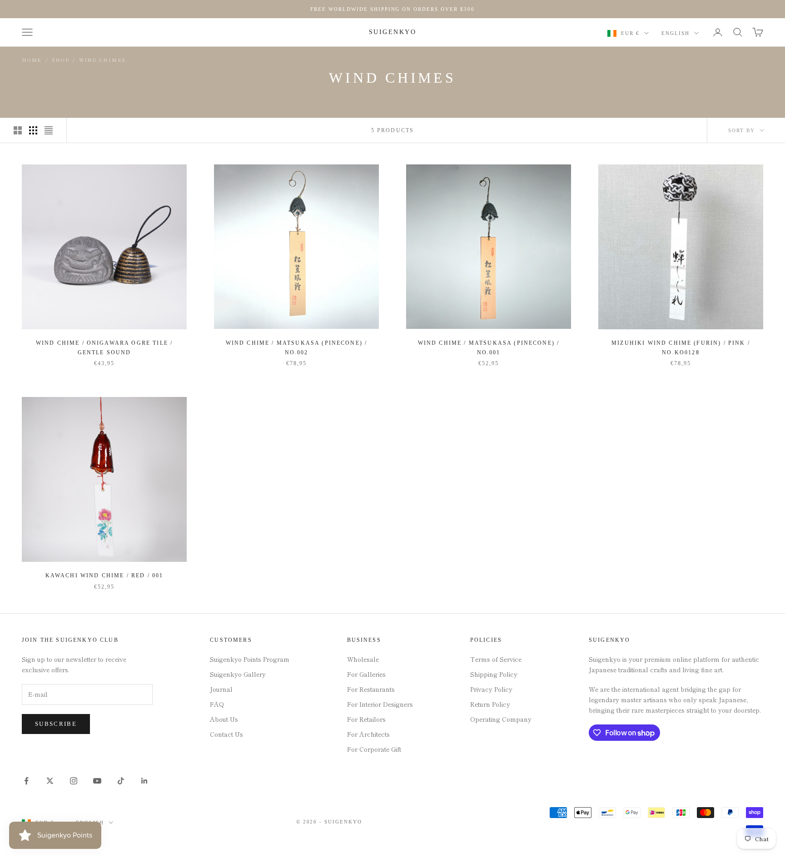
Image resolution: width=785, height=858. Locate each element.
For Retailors (366, 719)
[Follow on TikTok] (120, 780)
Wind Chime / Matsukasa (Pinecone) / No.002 (297, 347)
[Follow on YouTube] (97, 780)
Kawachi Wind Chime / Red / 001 (104, 575)
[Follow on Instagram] (73, 780)
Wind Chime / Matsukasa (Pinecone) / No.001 (489, 347)
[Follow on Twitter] (50, 780)
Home (32, 59)
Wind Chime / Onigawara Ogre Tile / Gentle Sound (104, 347)
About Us (224, 719)
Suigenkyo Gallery (238, 674)
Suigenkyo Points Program (249, 659)
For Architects (368, 734)
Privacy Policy (491, 689)
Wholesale (363, 659)
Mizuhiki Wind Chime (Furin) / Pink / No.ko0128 (680, 347)
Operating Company (501, 719)
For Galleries (366, 674)
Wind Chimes (102, 59)
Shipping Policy (493, 674)
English (675, 33)
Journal (221, 689)
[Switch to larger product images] (18, 130)
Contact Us (226, 734)
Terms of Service (496, 659)
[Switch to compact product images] (49, 130)
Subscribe (56, 723)
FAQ (217, 704)
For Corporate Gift (374, 749)
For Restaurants (371, 689)
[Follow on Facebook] (26, 780)
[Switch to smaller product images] (33, 130)
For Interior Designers (380, 704)
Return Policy (490, 704)
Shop (60, 59)
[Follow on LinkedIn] (144, 780)
